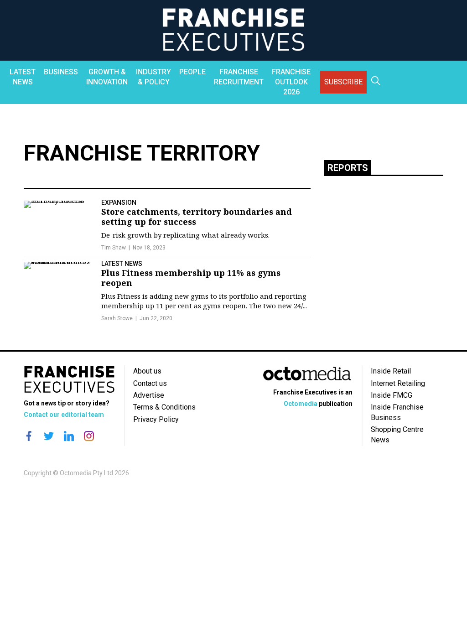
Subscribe (343, 82)
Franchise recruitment (239, 76)
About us (147, 371)
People (192, 71)
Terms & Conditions (164, 407)
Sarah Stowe (117, 318)
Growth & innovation (107, 76)
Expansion (118, 202)
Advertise (148, 395)
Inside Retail (391, 371)
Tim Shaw (113, 247)
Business (61, 71)
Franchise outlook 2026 (291, 82)
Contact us (150, 383)
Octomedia (300, 403)
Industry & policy (153, 76)
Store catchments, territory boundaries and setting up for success (196, 216)
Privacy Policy (156, 419)
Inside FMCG (391, 395)
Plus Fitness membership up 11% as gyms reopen (190, 277)
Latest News (23, 76)
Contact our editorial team (64, 414)
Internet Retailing (398, 383)
